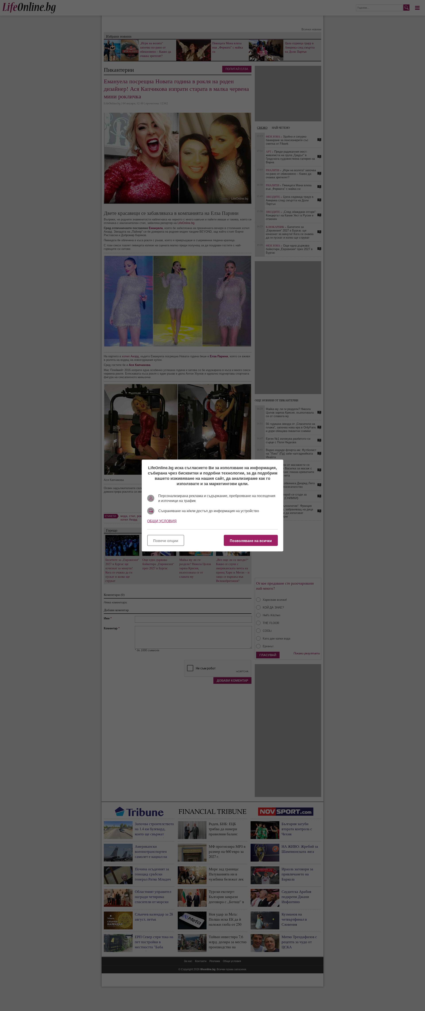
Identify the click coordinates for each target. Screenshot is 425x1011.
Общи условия (162, 521)
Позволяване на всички (251, 541)
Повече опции (165, 541)
